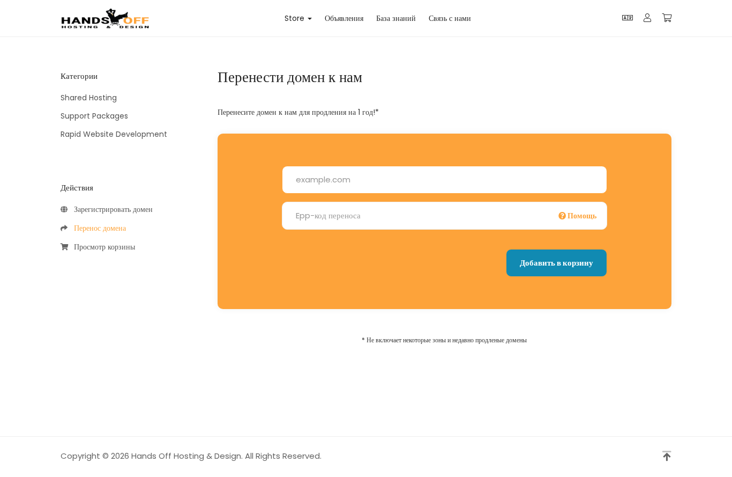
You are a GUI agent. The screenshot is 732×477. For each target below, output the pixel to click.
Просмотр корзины (102, 246)
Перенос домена (98, 228)
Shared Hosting (89, 97)
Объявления (344, 18)
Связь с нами (450, 18)
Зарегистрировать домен (111, 209)
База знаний (396, 18)
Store (297, 18)
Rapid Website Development (114, 134)
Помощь (581, 215)
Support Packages (94, 116)
